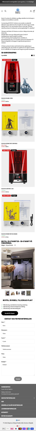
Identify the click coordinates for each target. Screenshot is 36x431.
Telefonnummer (5, 346)
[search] (5, 11)
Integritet (4, 412)
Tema (2, 354)
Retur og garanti (6, 416)
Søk (2, 401)
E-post (3, 338)
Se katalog (2, 11)
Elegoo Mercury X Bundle (9, 143)
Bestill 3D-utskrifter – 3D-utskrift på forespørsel (16, 242)
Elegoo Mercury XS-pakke (9, 234)
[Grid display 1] (32, 55)
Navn (3, 322)
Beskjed (3, 361)
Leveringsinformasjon (8, 408)
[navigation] (7, 293)
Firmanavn (4, 330)
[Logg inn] (31, 11)
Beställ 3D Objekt (10, 313)
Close (18, 398)
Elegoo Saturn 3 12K (7, 188)
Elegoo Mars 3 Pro (7, 98)
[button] (15, 245)
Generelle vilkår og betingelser (12, 405)
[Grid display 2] (34, 55)
